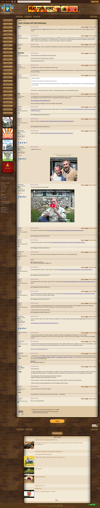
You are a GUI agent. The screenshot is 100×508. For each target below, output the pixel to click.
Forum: (20, 20)
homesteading (8, 34)
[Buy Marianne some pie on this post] (86, 341)
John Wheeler (20, 353)
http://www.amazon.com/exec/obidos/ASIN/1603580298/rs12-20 (44, 323)
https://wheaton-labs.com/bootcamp (40, 412)
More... (57, 500)
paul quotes (38, 468)
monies (7, 41)
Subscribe (8, 1)
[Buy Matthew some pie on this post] (86, 53)
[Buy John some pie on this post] (86, 353)
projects (8, 95)
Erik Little (20, 386)
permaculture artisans (8, 70)
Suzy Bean (20, 106)
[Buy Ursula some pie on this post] (86, 27)
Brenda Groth (21, 251)
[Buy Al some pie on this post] (86, 65)
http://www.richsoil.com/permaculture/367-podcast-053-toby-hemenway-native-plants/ (65, 230)
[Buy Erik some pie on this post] (86, 386)
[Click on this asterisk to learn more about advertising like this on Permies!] (79, 11)
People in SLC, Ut (40, 485)
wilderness (8, 59)
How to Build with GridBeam (45, 357)
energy (7, 38)
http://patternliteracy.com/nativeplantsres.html (40, 100)
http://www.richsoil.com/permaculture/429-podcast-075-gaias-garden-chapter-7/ (76, 269)
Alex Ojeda (20, 366)
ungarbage (8, 52)
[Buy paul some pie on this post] (86, 131)
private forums (8, 109)
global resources (7, 88)
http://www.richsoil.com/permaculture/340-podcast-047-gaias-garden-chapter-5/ (56, 133)
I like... (19, 141)
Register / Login (95, 1)
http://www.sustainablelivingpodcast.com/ (39, 349)
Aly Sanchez (20, 44)
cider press (8, 91)
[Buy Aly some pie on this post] (86, 44)
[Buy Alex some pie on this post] (86, 366)
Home (3, 1)
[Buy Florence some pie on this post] (86, 332)
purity (8, 48)
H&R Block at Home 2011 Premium (64, 357)
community (7, 56)
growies (8, 24)
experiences (7, 84)
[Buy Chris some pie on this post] (86, 35)
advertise (32, 506)
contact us (28, 506)
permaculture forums (8, 20)
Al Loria (19, 64)
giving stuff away (40, 476)
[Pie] (12, 2)
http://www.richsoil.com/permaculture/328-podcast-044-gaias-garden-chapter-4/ (57, 121)
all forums (8, 113)
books (24, 20)
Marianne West (21, 341)
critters (8, 27)
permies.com (8, 102)
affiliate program (39, 506)
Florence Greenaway (22, 332)
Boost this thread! (57, 433)
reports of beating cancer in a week (45, 491)
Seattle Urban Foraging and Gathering (46, 439)
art (8, 66)
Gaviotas (53, 357)
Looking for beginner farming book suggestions (49, 451)
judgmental (38, 488)
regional (8, 73)
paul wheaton (21, 130)
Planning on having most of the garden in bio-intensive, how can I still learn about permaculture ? (59, 443)
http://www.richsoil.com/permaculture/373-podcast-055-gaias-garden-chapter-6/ (68, 242)
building (8, 31)
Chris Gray (20, 398)
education (8, 77)
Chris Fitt (20, 35)
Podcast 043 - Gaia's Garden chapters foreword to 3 (50, 457)
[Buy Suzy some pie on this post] (86, 107)
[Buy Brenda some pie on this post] (86, 252)
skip (8, 81)
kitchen (7, 45)
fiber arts (8, 63)
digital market (8, 98)
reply (57, 421)
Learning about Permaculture (43, 454)
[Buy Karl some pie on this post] (86, 94)
